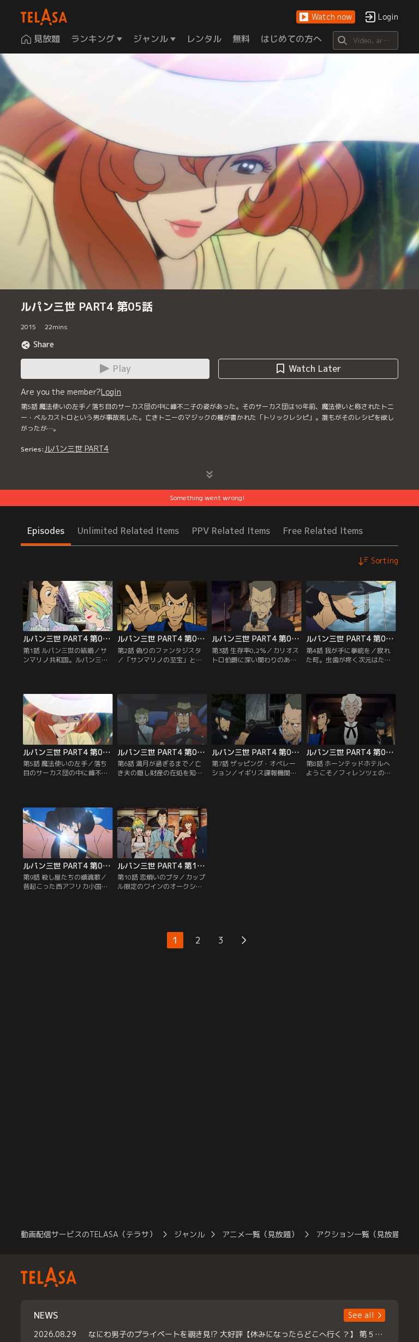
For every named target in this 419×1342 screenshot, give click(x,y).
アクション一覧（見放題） (362, 1234)
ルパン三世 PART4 (76, 448)
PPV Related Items (231, 531)
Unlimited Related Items (128, 531)
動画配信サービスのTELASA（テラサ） (89, 1234)
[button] (325, 17)
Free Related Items (323, 531)
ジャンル (189, 1234)
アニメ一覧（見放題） (260, 1234)
